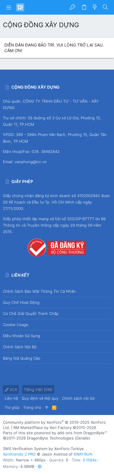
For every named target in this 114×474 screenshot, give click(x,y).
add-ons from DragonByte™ (82, 432)
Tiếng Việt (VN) (38, 389)
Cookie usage (15, 324)
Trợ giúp (12, 407)
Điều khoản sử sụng (21, 335)
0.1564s (90, 460)
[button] (9, 7)
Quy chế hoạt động (21, 302)
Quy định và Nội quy (40, 398)
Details (82, 438)
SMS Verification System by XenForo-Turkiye (43, 448)
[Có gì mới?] (95, 7)
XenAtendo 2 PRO (19, 454)
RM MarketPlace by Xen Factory (54, 427)
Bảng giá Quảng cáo (21, 358)
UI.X (12, 389)
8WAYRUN (83, 454)
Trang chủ (32, 407)
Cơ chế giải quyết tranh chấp (30, 313)
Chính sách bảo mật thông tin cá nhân (39, 291)
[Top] (46, 407)
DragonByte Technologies (50, 438)
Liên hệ (11, 398)
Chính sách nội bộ (20, 346)
